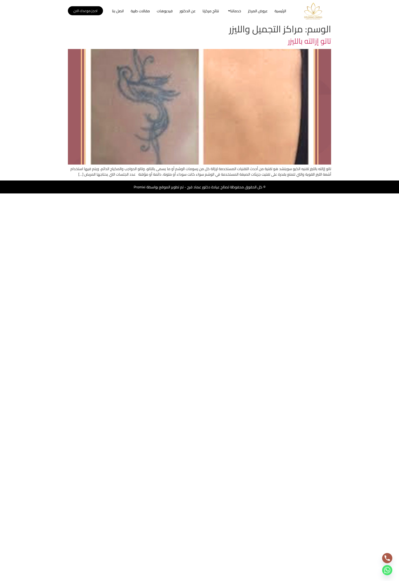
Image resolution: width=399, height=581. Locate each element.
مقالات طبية (140, 10)
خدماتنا (235, 10)
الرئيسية (280, 10)
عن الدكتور (188, 10)
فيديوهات (165, 10)
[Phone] (387, 558)
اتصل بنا (118, 10)
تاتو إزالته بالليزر (309, 41)
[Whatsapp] (387, 570)
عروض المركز (258, 10)
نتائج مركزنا (211, 10)
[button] (233, 11)
